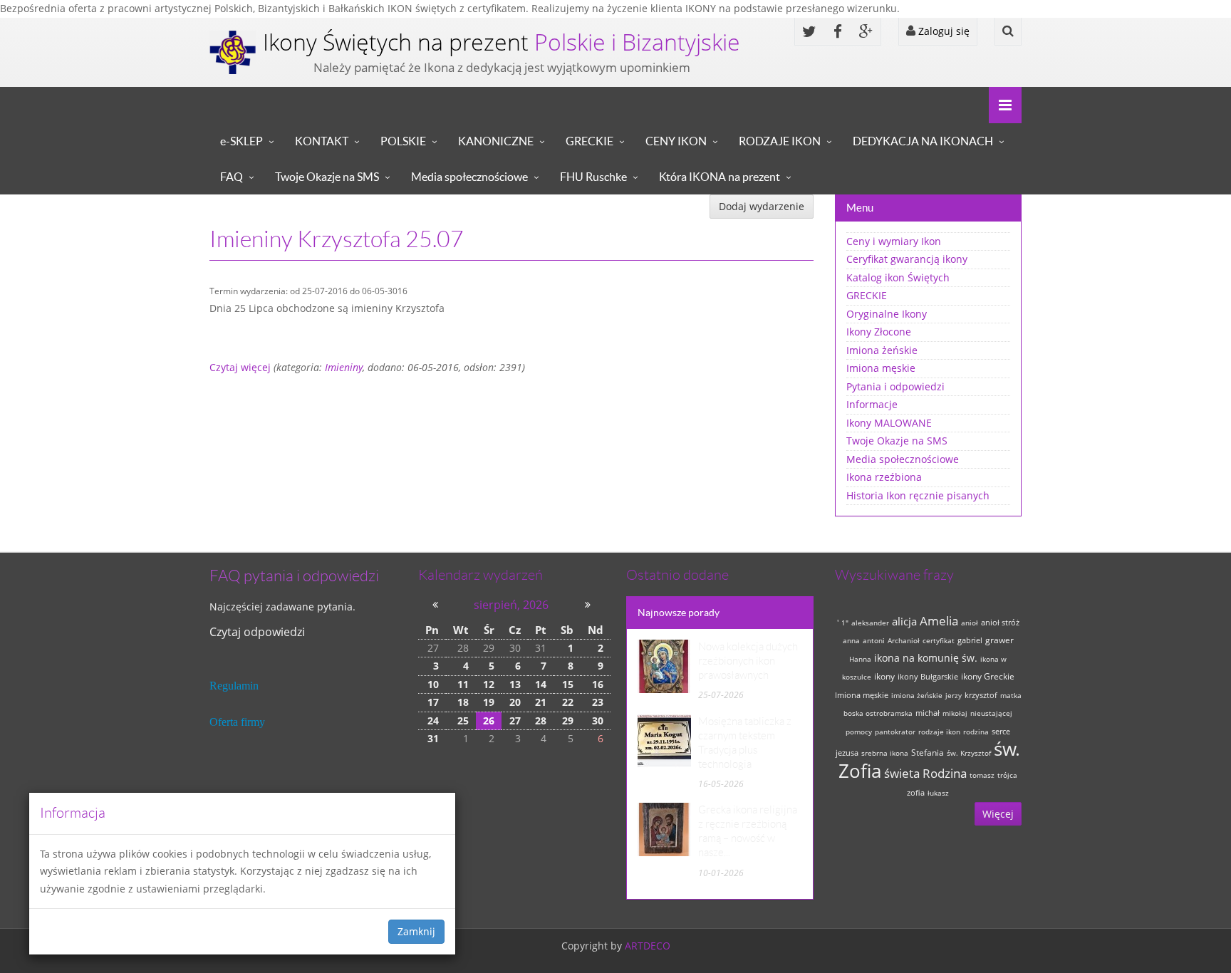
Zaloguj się (942, 31)
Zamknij (416, 931)
